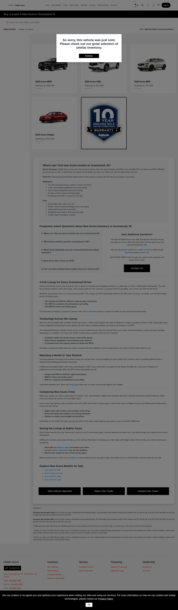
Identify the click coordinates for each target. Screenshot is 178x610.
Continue (89, 56)
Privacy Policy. (105, 599)
